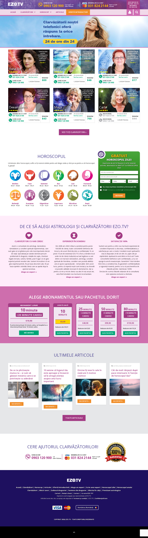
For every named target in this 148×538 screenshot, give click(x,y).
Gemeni (44, 185)
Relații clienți (67, 493)
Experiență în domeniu (74, 241)
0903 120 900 (18, 82)
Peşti (87, 204)
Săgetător (44, 204)
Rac (58, 185)
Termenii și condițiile (114, 190)
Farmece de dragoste (77, 490)
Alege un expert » (29, 272)
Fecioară (87, 185)
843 (44, 118)
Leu (73, 185)
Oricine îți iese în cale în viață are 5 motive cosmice (89, 373)
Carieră (57, 493)
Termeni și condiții (80, 498)
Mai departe (16, 404)
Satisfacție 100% (119, 241)
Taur (29, 185)
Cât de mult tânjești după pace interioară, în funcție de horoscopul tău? (124, 373)
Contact (77, 493)
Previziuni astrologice (111, 490)
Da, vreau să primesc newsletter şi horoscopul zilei (119, 187)
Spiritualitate (51, 366)
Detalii (42, 63)
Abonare (119, 195)
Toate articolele (74, 418)
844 (134, 118)
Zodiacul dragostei (58, 490)
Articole (60, 12)
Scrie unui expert (93, 487)
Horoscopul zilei (108, 487)
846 (89, 80)
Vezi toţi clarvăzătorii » (74, 132)
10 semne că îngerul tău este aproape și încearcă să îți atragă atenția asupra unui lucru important (56, 376)
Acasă (13, 12)
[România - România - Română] (15, 4)
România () (86, 507)
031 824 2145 (133, 7)
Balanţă (15, 204)
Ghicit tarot (44, 490)
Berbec (15, 185)
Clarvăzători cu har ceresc (29, 241)
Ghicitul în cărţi (94, 490)
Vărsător (73, 204)
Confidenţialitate (101, 498)
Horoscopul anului (124, 487)
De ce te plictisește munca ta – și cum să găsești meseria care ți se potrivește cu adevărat (23, 374)
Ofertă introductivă (78, 12)
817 (134, 80)
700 (89, 118)
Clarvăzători (26, 12)
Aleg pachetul (62, 333)
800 (44, 80)
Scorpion (29, 204)
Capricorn (58, 204)
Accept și (119, 190)
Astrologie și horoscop (21, 366)
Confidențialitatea (129, 190)
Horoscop (44, 12)
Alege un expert (77, 487)
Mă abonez (29, 333)
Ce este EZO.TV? (87, 493)
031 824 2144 (18, 77)
